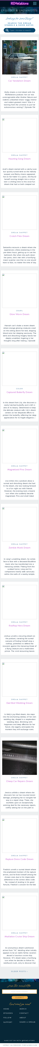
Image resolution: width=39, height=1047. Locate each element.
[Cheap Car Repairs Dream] (19, 758)
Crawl (19, 311)
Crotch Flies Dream (19, 236)
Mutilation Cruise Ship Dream (20, 936)
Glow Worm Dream (19, 314)
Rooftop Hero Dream (19, 625)
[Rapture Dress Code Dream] (19, 835)
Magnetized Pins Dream (19, 469)
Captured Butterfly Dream (19, 392)
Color (19, 389)
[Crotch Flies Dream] (19, 212)
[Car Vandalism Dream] (19, 57)
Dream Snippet (19, 77)
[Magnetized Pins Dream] (19, 446)
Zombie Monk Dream (19, 547)
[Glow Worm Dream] (19, 291)
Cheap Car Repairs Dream (19, 781)
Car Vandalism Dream (19, 80)
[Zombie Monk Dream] (19, 524)
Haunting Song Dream (19, 158)
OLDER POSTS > (19, 971)
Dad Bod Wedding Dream (19, 703)
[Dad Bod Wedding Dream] (19, 679)
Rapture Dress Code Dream (19, 859)
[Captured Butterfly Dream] (19, 369)
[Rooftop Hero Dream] (19, 602)
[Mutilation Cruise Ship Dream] (19, 913)
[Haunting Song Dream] (19, 135)
